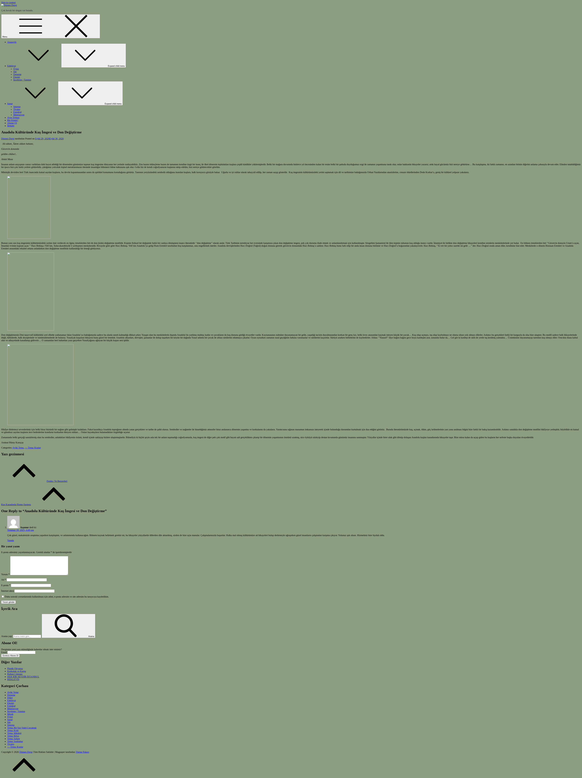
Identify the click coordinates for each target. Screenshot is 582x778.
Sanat (10, 103)
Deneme (17, 74)
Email (4, 652)
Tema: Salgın (13, 738)
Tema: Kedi (12, 730)
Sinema (16, 106)
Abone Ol (12, 123)
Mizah (10, 714)
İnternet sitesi (7, 591)
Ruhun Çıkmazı (14, 674)
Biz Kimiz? (12, 120)
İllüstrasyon (18, 115)
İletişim (10, 125)
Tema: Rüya (13, 736)
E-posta (5, 585)
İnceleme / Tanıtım (22, 80)
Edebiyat (11, 66)
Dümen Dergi (7, 138)
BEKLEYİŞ (13, 679)
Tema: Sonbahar (15, 741)
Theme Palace (82, 752)
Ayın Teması (13, 117)
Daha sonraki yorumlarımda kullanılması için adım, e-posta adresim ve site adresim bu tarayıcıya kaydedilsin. (57, 596)
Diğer (10, 697)
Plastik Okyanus (15, 668)
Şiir (15, 71)
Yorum (5, 574)
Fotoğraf (17, 112)
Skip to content (8, 2)
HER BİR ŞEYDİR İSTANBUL (23, 676)
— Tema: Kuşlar (33, 447)
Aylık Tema (18, 447)
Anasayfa (11, 42)
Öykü (16, 69)
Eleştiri (16, 77)
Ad (3, 579)
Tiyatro (16, 109)
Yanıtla (10, 540)
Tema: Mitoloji (14, 733)
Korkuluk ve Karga (16, 671)
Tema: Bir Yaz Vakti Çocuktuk (22, 727)
